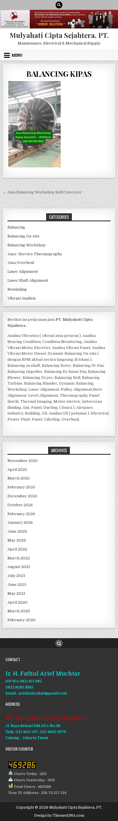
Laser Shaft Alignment (27, 280)
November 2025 (22, 461)
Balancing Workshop (26, 245)
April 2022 (17, 549)
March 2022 (18, 558)
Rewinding (17, 289)
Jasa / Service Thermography (34, 254)
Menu (17, 55)
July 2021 (16, 575)
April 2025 (17, 469)
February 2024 (21, 514)
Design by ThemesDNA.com (59, 816)
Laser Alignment (22, 271)
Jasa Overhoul (20, 262)
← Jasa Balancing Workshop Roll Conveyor (42, 192)
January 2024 (20, 522)
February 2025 (21, 487)
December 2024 (22, 496)
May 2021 (16, 593)
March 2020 (18, 611)
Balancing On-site (23, 236)
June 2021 (16, 584)
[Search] (59, 4)
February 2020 (21, 620)
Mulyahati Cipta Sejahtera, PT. (59, 35)
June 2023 (17, 531)
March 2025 (18, 478)
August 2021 (18, 567)
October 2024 (20, 505)
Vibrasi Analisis (21, 298)
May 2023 (16, 540)
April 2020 (17, 602)
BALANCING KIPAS (59, 74)
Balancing (16, 227)
